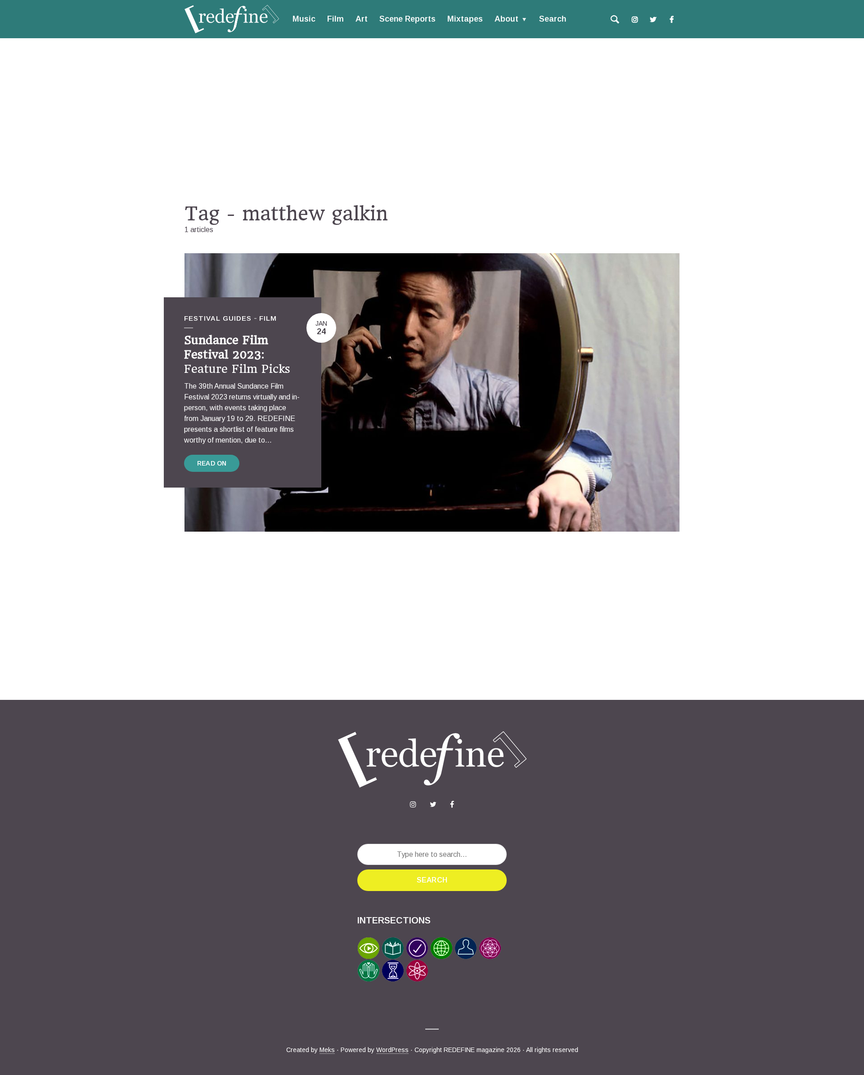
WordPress (392, 1049)
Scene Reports (407, 18)
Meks (327, 1049)
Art (362, 18)
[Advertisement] (432, 120)
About (506, 18)
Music (303, 18)
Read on (211, 463)
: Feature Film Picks (237, 354)
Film (335, 18)
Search (552, 18)
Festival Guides (218, 318)
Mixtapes (465, 18)
